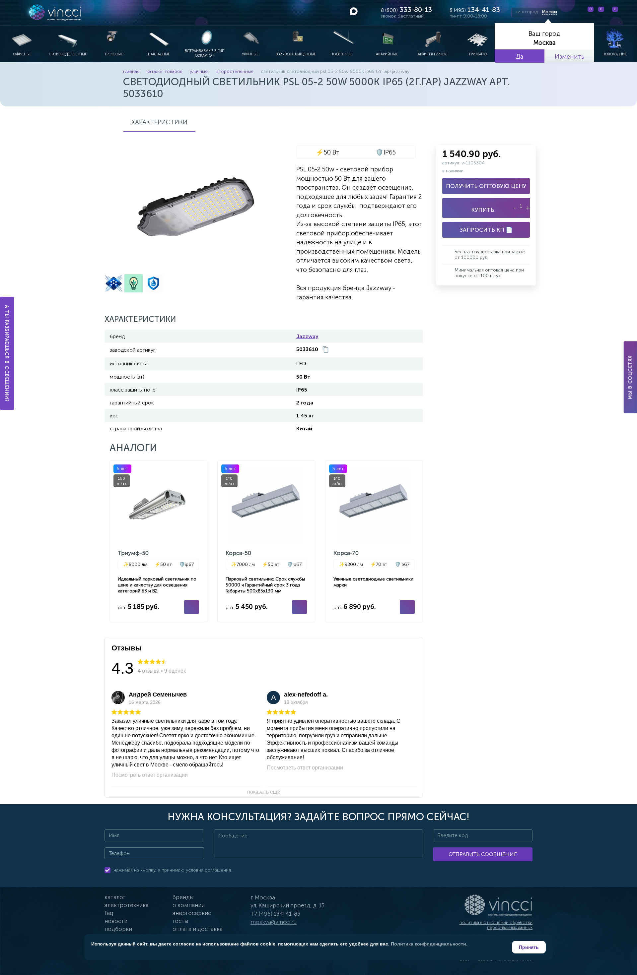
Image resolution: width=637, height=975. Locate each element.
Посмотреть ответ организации (149, 775)
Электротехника (127, 905)
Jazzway (307, 336)
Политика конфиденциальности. (429, 943)
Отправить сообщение (483, 854)
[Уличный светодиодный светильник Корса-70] (374, 541)
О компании (189, 905)
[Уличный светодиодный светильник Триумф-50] (158, 541)
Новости (116, 921)
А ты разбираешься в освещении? (7, 353)
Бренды (183, 897)
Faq (109, 913)
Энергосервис (192, 913)
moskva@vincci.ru (273, 922)
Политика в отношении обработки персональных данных (496, 925)
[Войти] (626, 12)
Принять (529, 947)
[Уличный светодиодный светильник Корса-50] (266, 541)
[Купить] (191, 607)
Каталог (115, 897)
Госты (180, 921)
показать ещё (263, 792)
